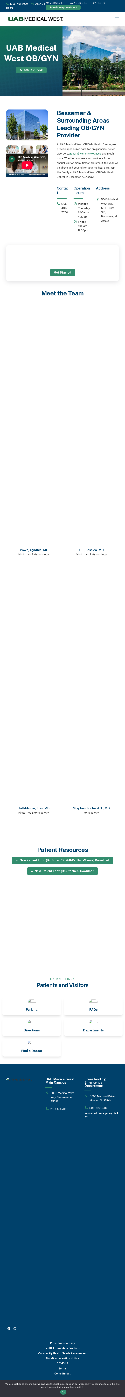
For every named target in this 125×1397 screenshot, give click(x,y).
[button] (117, 19)
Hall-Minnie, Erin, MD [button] (33, 808)
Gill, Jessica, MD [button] (91, 550)
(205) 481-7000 (18, 3)
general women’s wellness (85, 153)
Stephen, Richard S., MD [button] (91, 808)
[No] (121, 1388)
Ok (63, 1392)
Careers (99, 3)
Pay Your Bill (78, 3)
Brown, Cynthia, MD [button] (34, 550)
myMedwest (54, 3)
